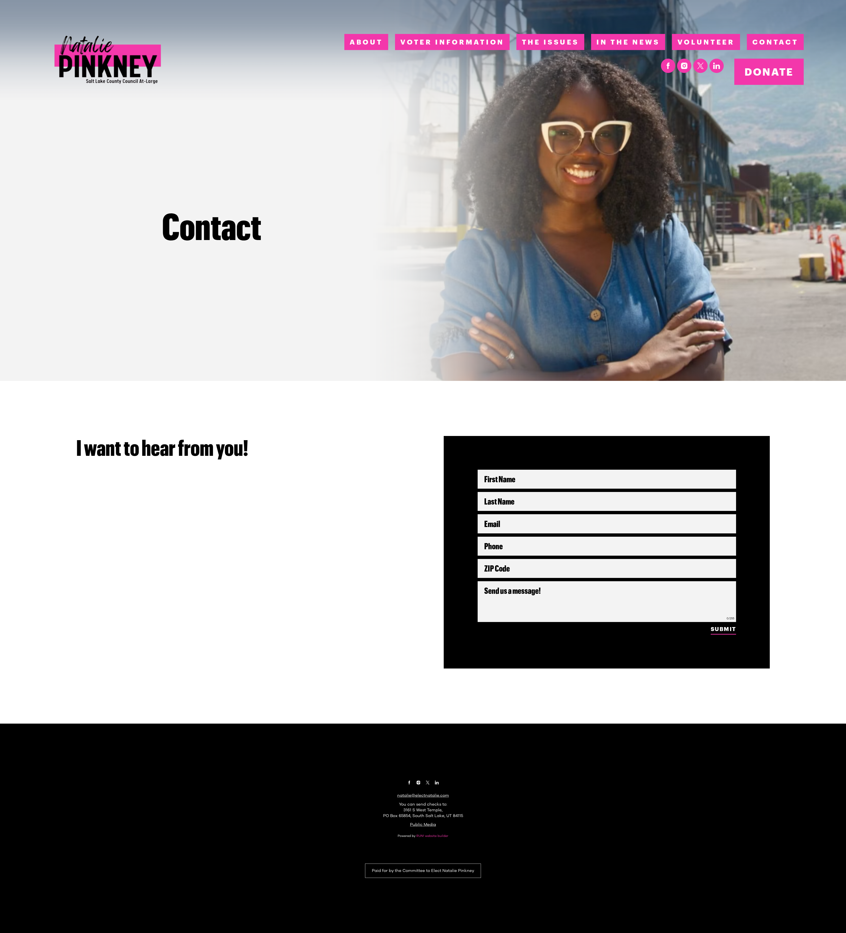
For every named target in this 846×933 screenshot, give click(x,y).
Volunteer (706, 42)
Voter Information (452, 42)
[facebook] (668, 66)
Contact (775, 42)
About (366, 42)
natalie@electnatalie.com (423, 795)
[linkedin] (716, 66)
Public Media (423, 824)
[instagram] (684, 66)
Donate (769, 72)
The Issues (550, 42)
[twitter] (700, 66)
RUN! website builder (432, 836)
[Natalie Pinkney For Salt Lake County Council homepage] (108, 60)
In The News (628, 42)
